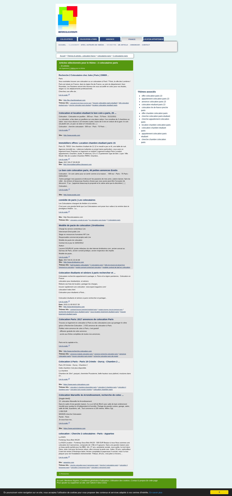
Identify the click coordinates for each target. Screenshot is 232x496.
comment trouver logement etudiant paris (83, 309)
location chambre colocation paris (156, 125)
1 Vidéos (72, 68)
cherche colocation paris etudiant (80, 105)
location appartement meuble (153, 40)
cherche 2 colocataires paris (109, 465)
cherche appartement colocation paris (155, 120)
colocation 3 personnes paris (100, 467)
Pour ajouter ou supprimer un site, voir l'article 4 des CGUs (82, 483)
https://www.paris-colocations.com (76, 384)
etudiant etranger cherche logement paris (110, 309)
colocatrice (66, 39)
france (132, 39)
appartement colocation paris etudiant (154, 135)
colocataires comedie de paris (79, 220)
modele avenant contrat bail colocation (88, 267)
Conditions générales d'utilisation (94, 481)
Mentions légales (72, 481)
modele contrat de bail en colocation (116, 267)
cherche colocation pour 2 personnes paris (84, 465)
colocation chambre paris (103, 389)
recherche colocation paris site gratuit (106, 356)
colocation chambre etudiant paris (153, 129)
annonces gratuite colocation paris (81, 354)
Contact (146, 45)
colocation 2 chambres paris (107, 387)
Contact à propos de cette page (144, 481)
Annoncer (135, 45)
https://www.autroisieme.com (74, 428)
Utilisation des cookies (120, 481)
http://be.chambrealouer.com (74, 100)
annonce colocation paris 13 (154, 102)
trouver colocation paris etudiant (105, 103)
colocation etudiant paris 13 (153, 105)
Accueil (62, 45)
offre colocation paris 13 (152, 96)
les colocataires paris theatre (97, 220)
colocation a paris (88, 39)
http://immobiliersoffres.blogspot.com (77, 164)
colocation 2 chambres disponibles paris (83, 387)
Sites (83, 45)
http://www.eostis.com (72, 135)
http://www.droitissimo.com (74, 262)
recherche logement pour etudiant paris (74, 312)
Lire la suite (63, 95)
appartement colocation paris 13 (155, 99)
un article (123, 45)
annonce (110, 39)
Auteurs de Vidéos (95, 45)
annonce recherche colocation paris (106, 354)
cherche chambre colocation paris (153, 140)
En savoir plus (155, 492)
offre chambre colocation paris (154, 113)
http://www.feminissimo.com (74, 307)
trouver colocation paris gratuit (82, 356)
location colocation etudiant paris (104, 105)
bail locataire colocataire (79, 265)
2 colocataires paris (114, 220)
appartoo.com (68, 462)
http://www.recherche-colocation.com (78, 351)
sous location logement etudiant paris (104, 312)
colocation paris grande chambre (81, 389)
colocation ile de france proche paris (80, 103)
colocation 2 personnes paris (80, 467)
